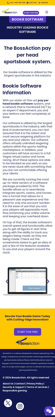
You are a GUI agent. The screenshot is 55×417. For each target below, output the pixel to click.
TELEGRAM (44, 2)
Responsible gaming (15, 390)
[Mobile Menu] (46, 11)
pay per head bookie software (26, 102)
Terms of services (37, 387)
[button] (7, 281)
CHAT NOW (33, 2)
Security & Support (14, 387)
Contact (20, 383)
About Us (8, 383)
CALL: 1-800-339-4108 (17, 2)
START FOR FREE (27, 332)
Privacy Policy (35, 383)
